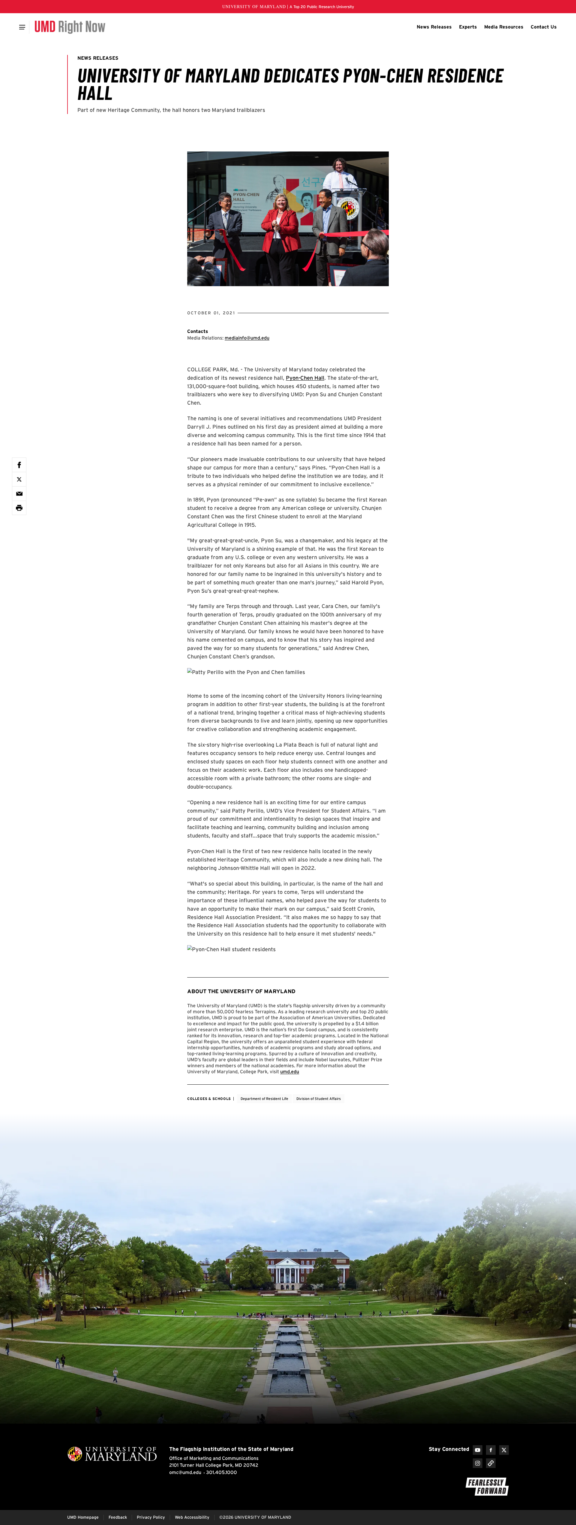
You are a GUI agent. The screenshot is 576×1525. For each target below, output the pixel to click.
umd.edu (289, 1071)
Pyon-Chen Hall (305, 378)
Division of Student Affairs (318, 1098)
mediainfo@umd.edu (247, 338)
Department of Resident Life (264, 1098)
